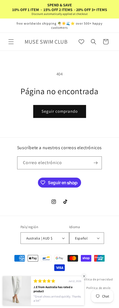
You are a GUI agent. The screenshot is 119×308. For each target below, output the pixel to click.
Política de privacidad (97, 279)
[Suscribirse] (95, 162)
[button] (11, 42)
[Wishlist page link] (81, 41)
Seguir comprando (60, 111)
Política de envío (98, 288)
